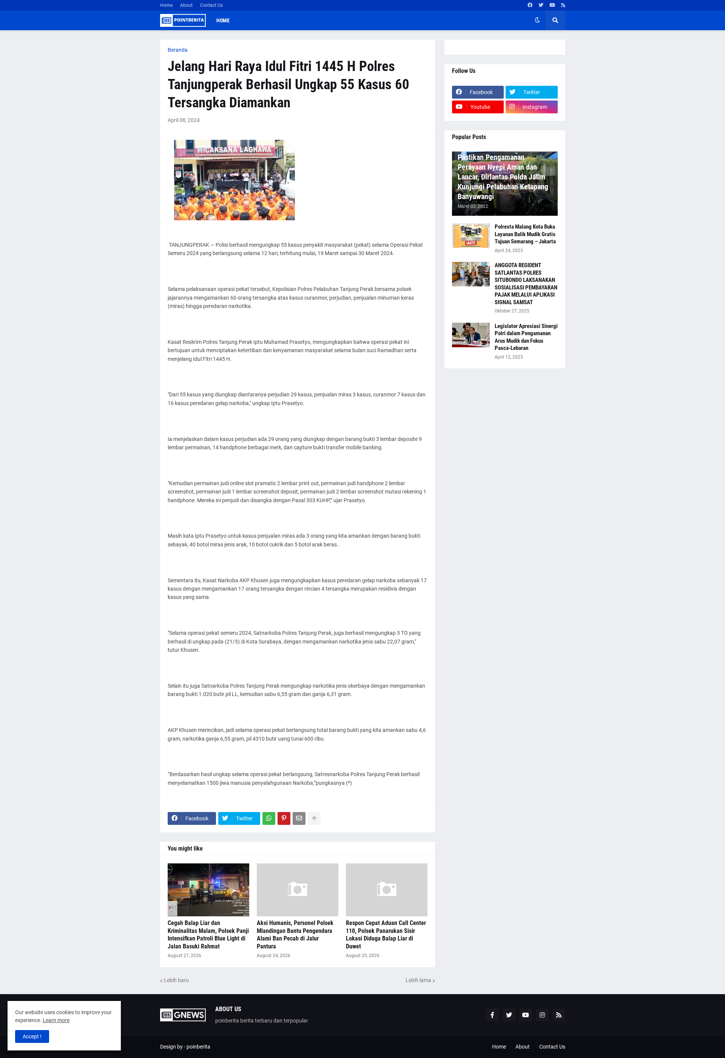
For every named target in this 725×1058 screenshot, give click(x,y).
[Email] (299, 818)
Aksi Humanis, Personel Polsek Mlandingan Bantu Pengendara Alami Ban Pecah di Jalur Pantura (295, 934)
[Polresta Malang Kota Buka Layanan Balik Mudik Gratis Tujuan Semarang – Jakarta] (471, 235)
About (186, 5)
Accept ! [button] (32, 1036)
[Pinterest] (284, 818)
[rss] (563, 5)
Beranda (178, 50)
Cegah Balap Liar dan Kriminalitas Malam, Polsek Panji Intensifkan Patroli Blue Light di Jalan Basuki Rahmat (208, 934)
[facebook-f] (492, 1015)
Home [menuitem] (223, 20)
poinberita (198, 1047)
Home (166, 5)
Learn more (56, 1020)
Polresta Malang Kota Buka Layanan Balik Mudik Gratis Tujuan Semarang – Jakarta (525, 234)
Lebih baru (176, 980)
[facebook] (530, 5)
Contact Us (211, 5)
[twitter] (540, 5)
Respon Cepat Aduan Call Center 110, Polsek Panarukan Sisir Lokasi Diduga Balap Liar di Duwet (386, 934)
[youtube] (552, 5)
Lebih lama (418, 980)
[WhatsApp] (268, 818)
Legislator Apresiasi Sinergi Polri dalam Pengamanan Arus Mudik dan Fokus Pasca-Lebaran (526, 337)
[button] (537, 20)
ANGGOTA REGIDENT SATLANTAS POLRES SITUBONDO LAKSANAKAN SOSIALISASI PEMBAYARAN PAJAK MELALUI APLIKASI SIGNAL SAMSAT (526, 284)
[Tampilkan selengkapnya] (314, 818)
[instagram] (542, 1015)
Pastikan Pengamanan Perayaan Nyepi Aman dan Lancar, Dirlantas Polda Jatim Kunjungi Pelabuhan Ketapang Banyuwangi (503, 177)
